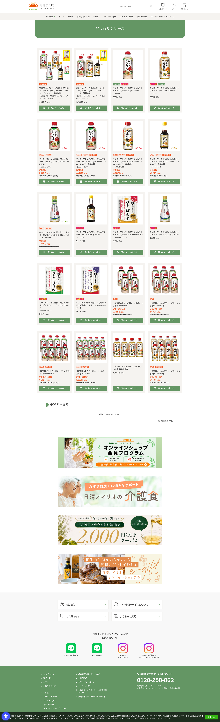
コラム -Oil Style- (50, 697)
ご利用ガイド (73, 616)
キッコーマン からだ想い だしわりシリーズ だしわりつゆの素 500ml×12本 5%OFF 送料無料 (127, 161)
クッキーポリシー (85, 686)
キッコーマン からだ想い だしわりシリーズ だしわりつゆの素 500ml (164, 89)
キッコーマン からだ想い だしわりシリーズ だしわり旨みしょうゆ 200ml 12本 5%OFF (54, 235)
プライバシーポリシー (87, 682)
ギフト (61, 16)
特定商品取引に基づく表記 (89, 674)
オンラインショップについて (162, 16)
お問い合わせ (141, 16)
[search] (152, 6)
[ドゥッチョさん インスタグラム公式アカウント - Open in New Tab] (149, 653)
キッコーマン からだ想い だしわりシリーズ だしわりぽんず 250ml (91, 233)
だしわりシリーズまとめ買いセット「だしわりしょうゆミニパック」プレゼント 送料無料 (91, 90)
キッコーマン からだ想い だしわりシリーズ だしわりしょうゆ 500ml (127, 89)
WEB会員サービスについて (134, 604)
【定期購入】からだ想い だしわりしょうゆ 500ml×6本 (165, 304)
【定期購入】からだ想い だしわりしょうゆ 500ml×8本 (54, 372)
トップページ (48, 674)
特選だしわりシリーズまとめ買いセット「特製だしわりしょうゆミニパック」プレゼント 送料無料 (54, 90)
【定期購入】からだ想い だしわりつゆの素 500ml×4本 (128, 367)
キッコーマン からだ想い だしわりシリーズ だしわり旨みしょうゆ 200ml (164, 233)
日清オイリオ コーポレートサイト (92, 697)
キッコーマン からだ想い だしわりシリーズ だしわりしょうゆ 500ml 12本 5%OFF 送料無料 (91, 161)
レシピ (96, 16)
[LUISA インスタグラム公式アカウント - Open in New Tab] (123, 653)
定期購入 (70, 604)
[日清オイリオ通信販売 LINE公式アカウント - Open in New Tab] (71, 653)
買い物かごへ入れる (56, 108)
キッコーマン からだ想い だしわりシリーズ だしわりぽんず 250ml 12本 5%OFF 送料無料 (165, 161)
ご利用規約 (82, 678)
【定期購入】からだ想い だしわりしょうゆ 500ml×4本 (128, 304)
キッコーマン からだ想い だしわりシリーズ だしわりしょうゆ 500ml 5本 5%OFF (54, 161)
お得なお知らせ (83, 16)
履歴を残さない (167, 421)
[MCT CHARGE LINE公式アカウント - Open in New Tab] (97, 653)
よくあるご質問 (126, 16)
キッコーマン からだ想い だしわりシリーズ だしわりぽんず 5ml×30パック (128, 233)
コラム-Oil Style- (109, 16)
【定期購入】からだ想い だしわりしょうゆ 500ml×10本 (91, 372)
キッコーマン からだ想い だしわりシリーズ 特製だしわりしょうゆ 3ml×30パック (91, 305)
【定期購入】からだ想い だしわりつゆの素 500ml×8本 (165, 372)
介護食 (70, 16)
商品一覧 (49, 16)
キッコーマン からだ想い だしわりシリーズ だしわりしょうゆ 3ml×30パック (54, 305)
